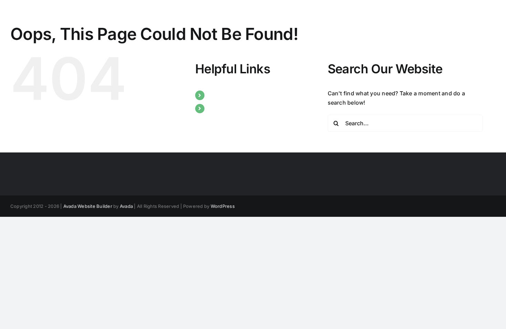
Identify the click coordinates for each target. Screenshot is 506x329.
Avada (126, 206)
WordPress (223, 206)
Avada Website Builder (87, 206)
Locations (221, 108)
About (216, 95)
